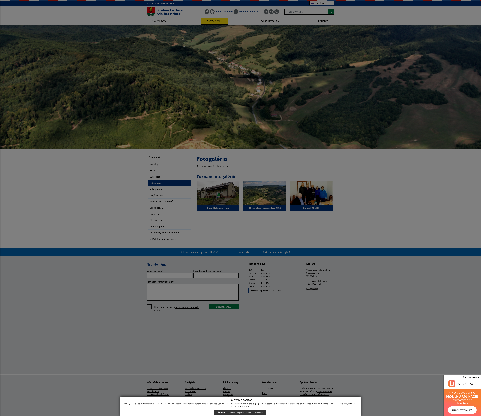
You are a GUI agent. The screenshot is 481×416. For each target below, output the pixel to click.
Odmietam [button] (259, 412)
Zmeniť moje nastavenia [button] (240, 412)
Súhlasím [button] (221, 412)
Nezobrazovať (470, 377)
